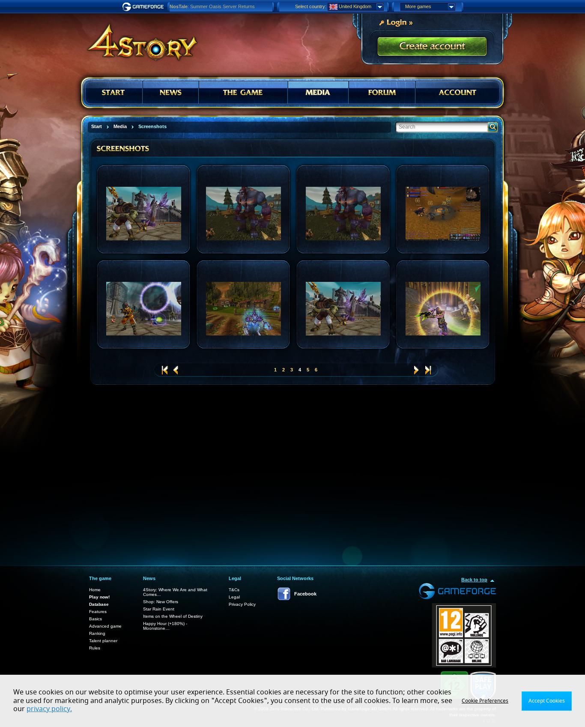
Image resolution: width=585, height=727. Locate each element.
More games (418, 6)
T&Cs (234, 589)
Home (95, 589)
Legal (234, 597)
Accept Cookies (546, 701)
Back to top (474, 579)
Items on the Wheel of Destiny (173, 616)
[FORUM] (382, 92)
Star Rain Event (158, 609)
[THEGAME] (243, 92)
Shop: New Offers (160, 601)
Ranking (97, 633)
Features (98, 611)
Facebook (305, 593)
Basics (95, 618)
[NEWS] (171, 92)
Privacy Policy (242, 604)
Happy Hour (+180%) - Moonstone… (165, 626)
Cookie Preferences (485, 701)
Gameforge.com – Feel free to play (144, 7)
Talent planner (103, 640)
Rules (94, 648)
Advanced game (105, 626)
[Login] (396, 22)
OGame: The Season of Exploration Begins (214, 6)
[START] (114, 92)
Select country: (310, 6)
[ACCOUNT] (457, 92)
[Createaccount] (432, 47)
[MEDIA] (318, 92)
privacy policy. (49, 709)
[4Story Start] (136, 38)
